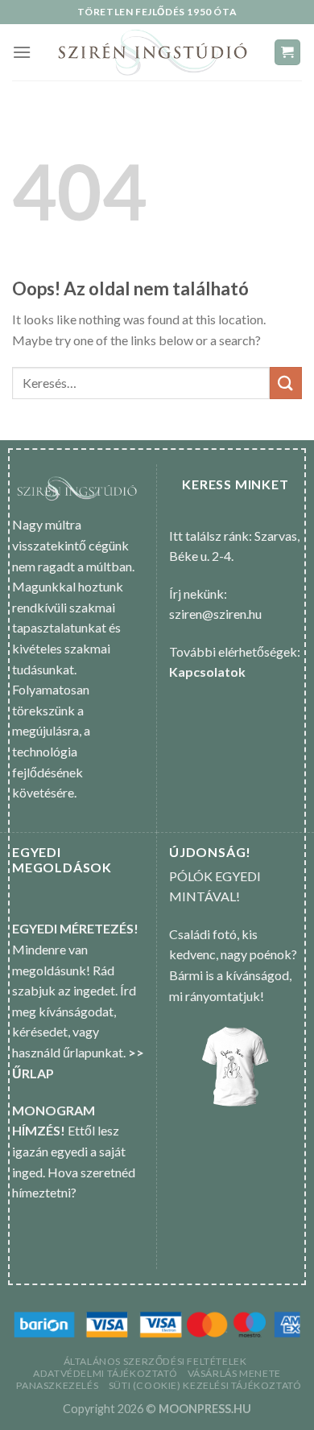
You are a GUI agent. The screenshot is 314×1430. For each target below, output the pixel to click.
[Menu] (21, 52)
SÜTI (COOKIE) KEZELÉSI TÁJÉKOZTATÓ (205, 1385)
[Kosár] (288, 52)
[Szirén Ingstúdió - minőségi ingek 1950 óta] (152, 52)
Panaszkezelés (57, 1385)
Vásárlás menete (234, 1373)
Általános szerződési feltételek (155, 1361)
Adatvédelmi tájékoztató (105, 1373)
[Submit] (286, 382)
